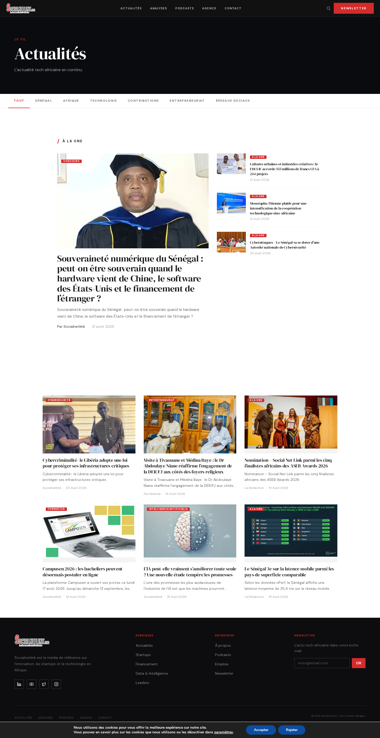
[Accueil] (20, 8)
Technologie (103, 101)
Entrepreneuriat (187, 101)
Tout (19, 101)
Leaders (142, 682)
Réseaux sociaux (233, 101)
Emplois (222, 664)
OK (358, 663)
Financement (147, 664)
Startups (143, 654)
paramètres (223, 732)
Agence (209, 8)
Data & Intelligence (152, 673)
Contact (233, 8)
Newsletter (354, 8)
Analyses (158, 8)
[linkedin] (19, 684)
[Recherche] (328, 8)
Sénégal (43, 101)
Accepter (261, 729)
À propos (223, 645)
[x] (44, 684)
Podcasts (184, 8)
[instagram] (56, 684)
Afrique (71, 101)
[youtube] (31, 684)
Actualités (131, 8)
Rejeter (292, 729)
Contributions (143, 101)
